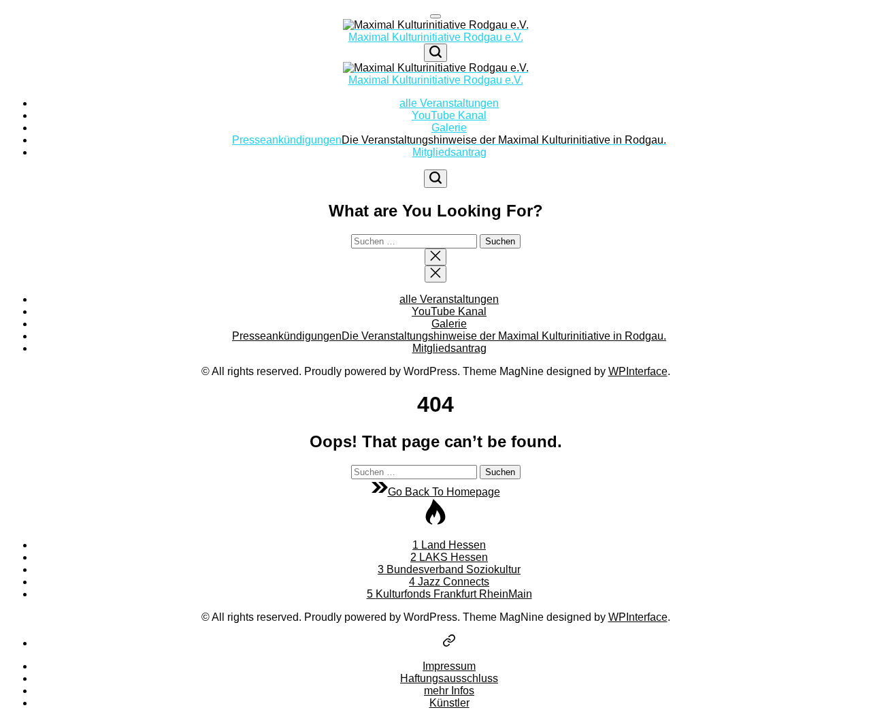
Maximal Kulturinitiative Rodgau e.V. (435, 37)
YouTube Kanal (449, 115)
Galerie (449, 127)
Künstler (449, 703)
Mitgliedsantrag (449, 152)
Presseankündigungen (449, 140)
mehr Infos (449, 690)
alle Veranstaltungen (449, 103)
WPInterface (638, 371)
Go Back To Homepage (444, 492)
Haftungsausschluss (449, 678)
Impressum (449, 666)
